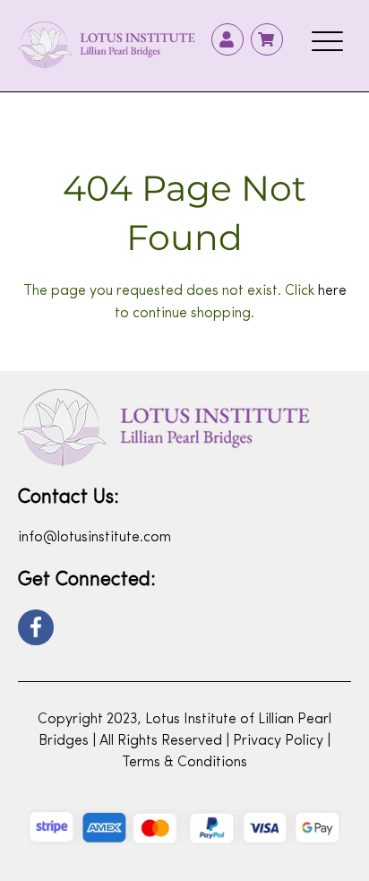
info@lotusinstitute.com (94, 538)
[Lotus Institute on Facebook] (36, 627)
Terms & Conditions (184, 763)
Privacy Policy (278, 741)
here (332, 291)
